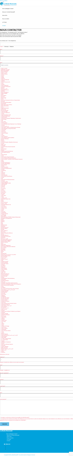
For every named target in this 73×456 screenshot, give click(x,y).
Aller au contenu (3, 0)
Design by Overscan (31, 454)
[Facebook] (4, 444)
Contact (4, 25)
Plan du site (8, 449)
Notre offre (4, 15)
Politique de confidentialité (11, 446)
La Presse (4, 22)
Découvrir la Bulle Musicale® (8, 12)
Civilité (1, 46)
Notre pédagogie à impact (7, 8)
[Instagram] (7, 444)
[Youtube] (9, 444)
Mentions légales (10, 447)
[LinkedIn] (6, 444)
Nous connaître (5, 18)
